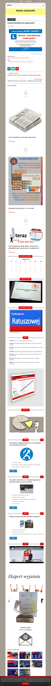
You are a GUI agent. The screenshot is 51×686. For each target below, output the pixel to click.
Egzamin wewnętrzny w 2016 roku (21, 208)
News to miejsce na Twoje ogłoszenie (22, 137)
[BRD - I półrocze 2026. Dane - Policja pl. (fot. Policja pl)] (12, 655)
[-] (24, 655)
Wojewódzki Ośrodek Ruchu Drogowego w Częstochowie (21, 61)
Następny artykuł (39, 79)
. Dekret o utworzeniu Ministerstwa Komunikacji (21, 340)
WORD (27, 57)
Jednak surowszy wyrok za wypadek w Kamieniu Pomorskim (24, 75)
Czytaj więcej (12, 141)
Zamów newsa (28, 1)
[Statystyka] (26, 423)
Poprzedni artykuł (12, 73)
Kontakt (21, 1)
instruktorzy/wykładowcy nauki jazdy (16, 57)
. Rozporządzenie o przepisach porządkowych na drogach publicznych (25, 351)
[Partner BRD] (25, 607)
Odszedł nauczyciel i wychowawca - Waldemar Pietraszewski (25, 81)
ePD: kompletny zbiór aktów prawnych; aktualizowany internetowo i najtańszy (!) (23, 247)
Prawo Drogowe (25, 11)
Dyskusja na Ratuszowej (14, 332)
